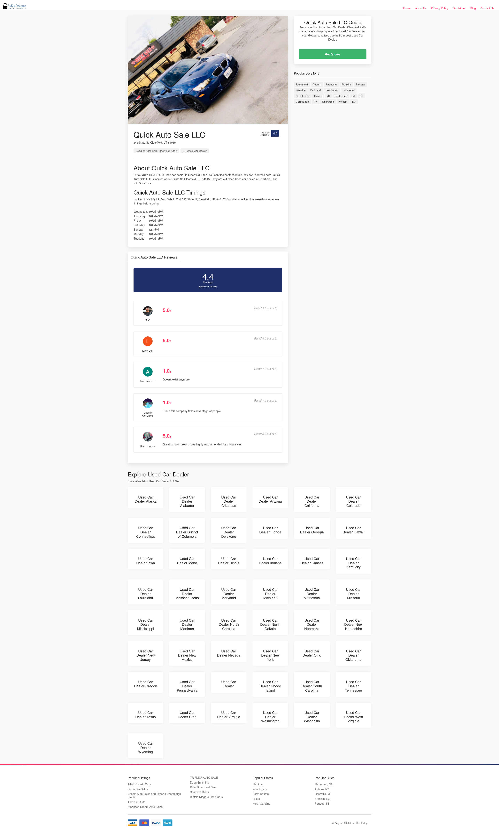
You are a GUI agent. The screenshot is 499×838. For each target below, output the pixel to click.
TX (316, 101)
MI (328, 96)
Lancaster (349, 90)
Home (407, 8)
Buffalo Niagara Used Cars (206, 797)
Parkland (315, 90)
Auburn (317, 84)
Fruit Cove (340, 96)
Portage (360, 84)
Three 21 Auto (136, 802)
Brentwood (332, 90)
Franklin (346, 84)
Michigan (258, 784)
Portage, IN (322, 803)
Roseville (331, 84)
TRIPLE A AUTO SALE (204, 777)
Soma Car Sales (138, 789)
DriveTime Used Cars (203, 787)
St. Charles (302, 96)
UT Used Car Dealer (195, 151)
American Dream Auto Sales (145, 807)
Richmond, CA (324, 784)
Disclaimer (459, 8)
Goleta (318, 96)
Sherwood (328, 101)
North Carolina (261, 803)
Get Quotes (332, 54)
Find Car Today (358, 823)
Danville (300, 90)
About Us (420, 8)
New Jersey (259, 789)
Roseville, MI (323, 793)
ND (361, 96)
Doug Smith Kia (199, 782)
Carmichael (302, 101)
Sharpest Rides (199, 792)
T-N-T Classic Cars (139, 784)
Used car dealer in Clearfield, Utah (156, 151)
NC (354, 101)
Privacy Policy (439, 8)
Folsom (343, 101)
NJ (353, 96)
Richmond (302, 84)
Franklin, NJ (322, 798)
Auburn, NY (322, 789)
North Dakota (260, 793)
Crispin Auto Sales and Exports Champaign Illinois (154, 795)
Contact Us (487, 8)
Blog (473, 8)
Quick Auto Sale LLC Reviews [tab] (154, 256)
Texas (256, 798)
